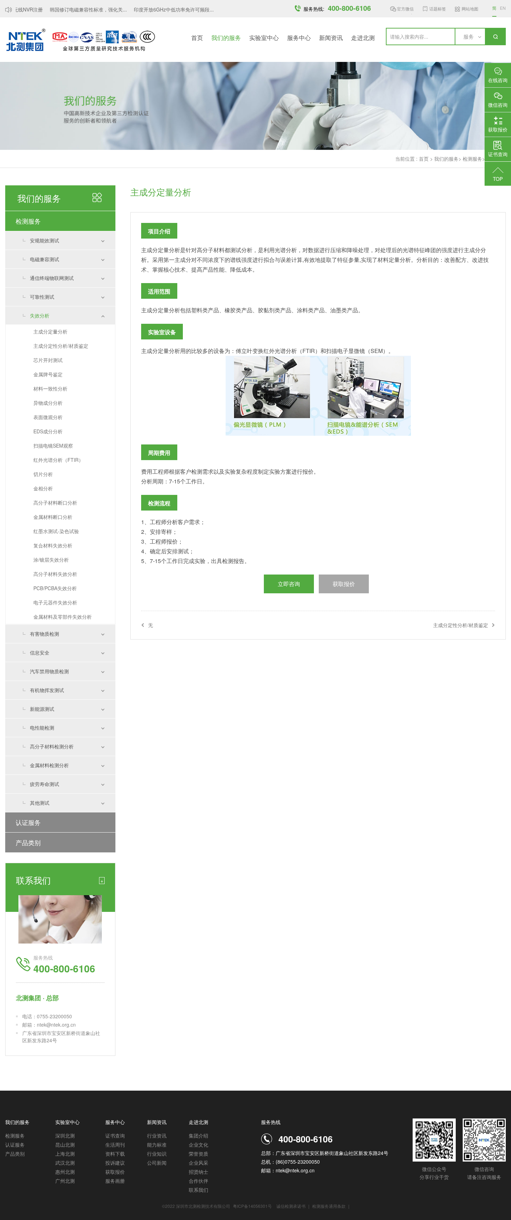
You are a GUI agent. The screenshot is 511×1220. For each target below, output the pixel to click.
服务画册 (115, 1180)
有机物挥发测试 (47, 690)
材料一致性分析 (50, 388)
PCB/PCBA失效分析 (55, 588)
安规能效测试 (44, 240)
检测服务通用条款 (329, 1206)
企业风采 (198, 1162)
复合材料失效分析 (52, 545)
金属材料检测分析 (49, 765)
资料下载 (115, 1153)
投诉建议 (115, 1162)
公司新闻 (157, 1162)
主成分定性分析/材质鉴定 (60, 345)
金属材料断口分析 (52, 516)
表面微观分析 (48, 417)
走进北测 (363, 37)
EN (503, 8)
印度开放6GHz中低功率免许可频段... (166, 9)
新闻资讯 (331, 37)
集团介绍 (198, 1135)
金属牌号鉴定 (48, 374)
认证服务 (28, 822)
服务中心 (299, 37)
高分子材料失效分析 (55, 573)
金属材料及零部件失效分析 (62, 616)
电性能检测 (42, 727)
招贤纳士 (198, 1171)
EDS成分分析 (48, 431)
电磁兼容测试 (44, 259)
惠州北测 (65, 1171)
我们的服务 (226, 37)
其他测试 (39, 802)
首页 (197, 37)
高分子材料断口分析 (55, 502)
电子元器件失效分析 (55, 602)
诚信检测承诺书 (291, 1206)
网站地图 (470, 8)
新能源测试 (42, 708)
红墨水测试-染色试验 (56, 531)
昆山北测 (65, 1144)
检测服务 (472, 158)
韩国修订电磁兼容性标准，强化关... (80, 9)
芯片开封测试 (48, 359)
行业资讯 (157, 1135)
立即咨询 (289, 584)
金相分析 (43, 488)
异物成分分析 (48, 402)
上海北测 (65, 1153)
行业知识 (157, 1153)
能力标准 (157, 1144)
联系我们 (198, 1189)
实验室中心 (264, 37)
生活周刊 (115, 1144)
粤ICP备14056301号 (252, 1206)
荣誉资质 (198, 1153)
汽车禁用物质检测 (49, 671)
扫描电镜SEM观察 (53, 445)
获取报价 (115, 1171)
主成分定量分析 (50, 331)
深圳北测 (65, 1135)
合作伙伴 (198, 1180)
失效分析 (39, 315)
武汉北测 (65, 1162)
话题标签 (437, 8)
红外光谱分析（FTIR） (58, 459)
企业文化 (198, 1144)
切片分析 (43, 474)
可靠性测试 (42, 296)
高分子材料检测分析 (52, 746)
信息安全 (39, 652)
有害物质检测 (44, 633)
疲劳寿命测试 (44, 783)
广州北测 (65, 1180)
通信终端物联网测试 (52, 277)
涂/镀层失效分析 (51, 559)
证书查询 (115, 1135)
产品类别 (28, 842)
